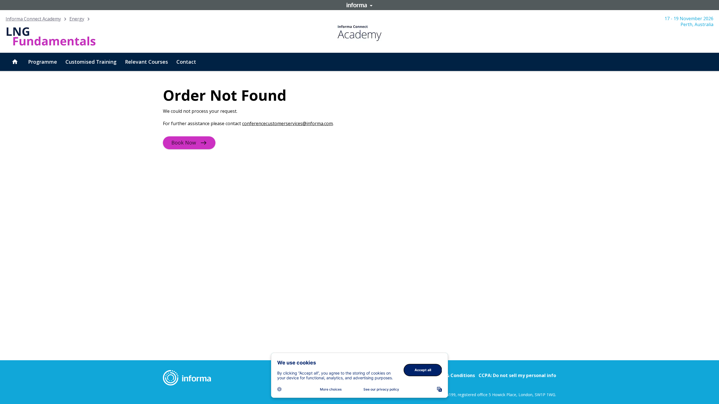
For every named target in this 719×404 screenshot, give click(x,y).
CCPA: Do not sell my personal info (517, 375)
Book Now (183, 142)
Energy (76, 19)
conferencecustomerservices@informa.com (287, 123)
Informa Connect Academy (33, 19)
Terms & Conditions (452, 375)
